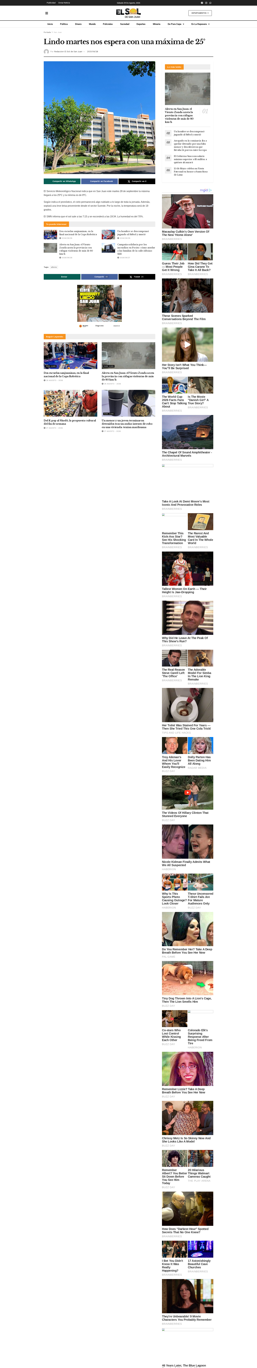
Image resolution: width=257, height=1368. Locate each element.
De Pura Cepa (174, 24)
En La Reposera (199, 24)
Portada (47, 32)
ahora (54, 267)
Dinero (78, 24)
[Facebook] (202, 2)
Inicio (50, 24)
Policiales (108, 24)
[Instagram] (206, 2)
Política (64, 24)
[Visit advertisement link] (99, 307)
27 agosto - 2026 (54, 428)
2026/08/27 (124, 258)
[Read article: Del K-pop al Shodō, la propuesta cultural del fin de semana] (70, 403)
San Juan (58, 32)
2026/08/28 (66, 238)
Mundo (92, 24)
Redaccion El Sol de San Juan (68, 51)
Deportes (141, 24)
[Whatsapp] (210, 2)
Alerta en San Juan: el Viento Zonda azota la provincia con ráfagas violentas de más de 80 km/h (128, 376)
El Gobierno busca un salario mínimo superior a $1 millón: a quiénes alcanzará (190, 159)
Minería (156, 24)
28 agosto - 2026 (54, 380)
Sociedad (124, 24)
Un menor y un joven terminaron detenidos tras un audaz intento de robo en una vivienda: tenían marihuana (127, 424)
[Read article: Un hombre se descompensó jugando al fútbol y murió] (108, 234)
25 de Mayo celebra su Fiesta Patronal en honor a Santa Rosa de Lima (190, 171)
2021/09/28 (92, 51)
